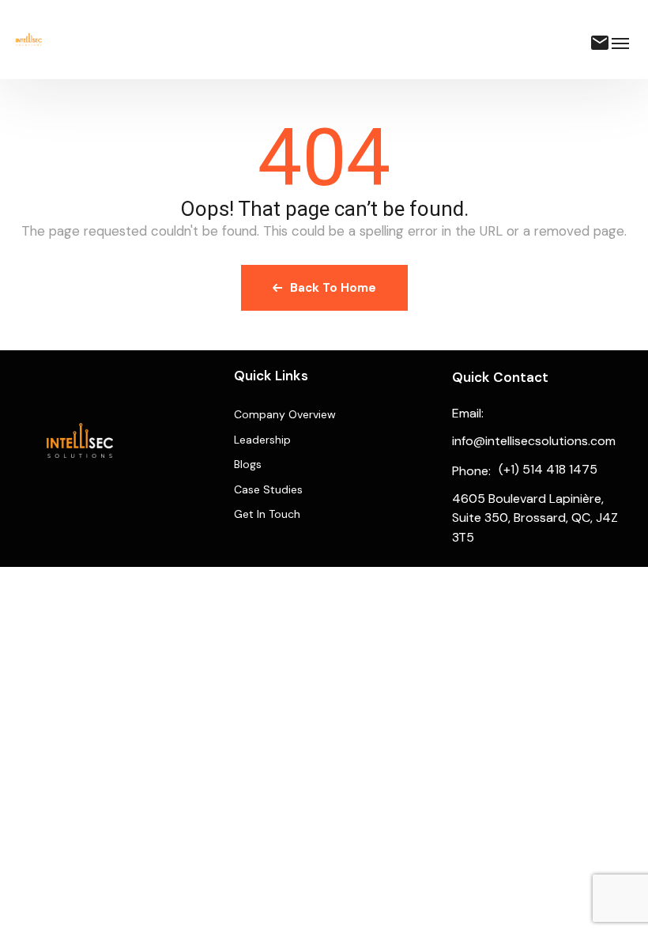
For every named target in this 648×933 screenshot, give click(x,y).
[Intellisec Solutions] (29, 39)
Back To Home (333, 288)
